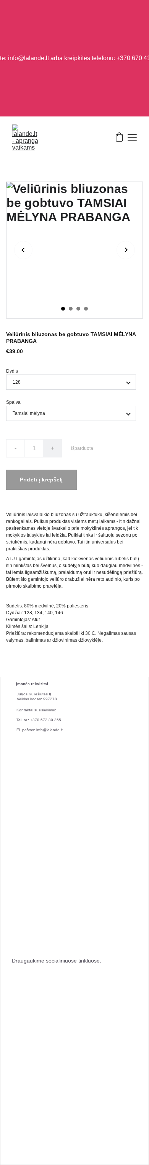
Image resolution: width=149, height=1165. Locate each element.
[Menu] (132, 137)
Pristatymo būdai (29, 996)
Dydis (12, 371)
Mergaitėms (24, 921)
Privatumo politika (30, 1092)
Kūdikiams (23, 902)
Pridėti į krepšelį (41, 480)
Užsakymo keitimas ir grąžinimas (46, 1044)
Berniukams (24, 939)
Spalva (13, 402)
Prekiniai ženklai (29, 818)
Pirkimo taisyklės (29, 1020)
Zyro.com (47, 1138)
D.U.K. (18, 1068)
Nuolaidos (22, 885)
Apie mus (21, 770)
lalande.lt (37, 1117)
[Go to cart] (119, 137)
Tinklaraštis (24, 843)
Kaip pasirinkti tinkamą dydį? (41, 972)
